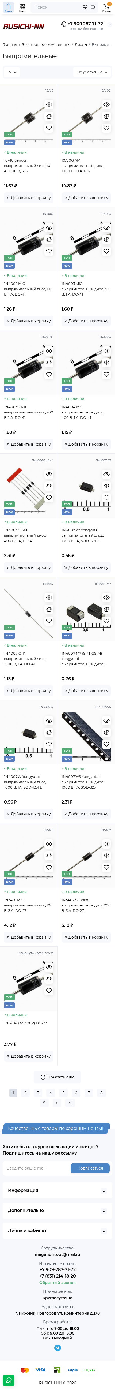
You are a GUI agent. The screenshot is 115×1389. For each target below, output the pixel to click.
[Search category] (84, 7)
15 (10, 72)
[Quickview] (48, 104)
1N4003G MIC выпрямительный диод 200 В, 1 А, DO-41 (28, 412)
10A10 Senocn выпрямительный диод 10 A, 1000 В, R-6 (27, 165)
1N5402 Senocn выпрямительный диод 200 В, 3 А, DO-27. (86, 905)
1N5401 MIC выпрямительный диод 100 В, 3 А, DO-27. (28, 905)
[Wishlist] (48, 128)
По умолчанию (90, 72)
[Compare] (48, 116)
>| (70, 1102)
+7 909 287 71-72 (85, 23)
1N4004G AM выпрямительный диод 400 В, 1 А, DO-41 (25, 535)
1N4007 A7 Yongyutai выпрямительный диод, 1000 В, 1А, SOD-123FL (83, 535)
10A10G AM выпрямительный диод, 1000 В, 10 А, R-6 (83, 165)
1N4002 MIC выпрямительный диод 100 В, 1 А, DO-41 (28, 288)
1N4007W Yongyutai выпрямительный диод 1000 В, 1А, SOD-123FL (25, 781)
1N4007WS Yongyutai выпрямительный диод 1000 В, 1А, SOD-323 (82, 781)
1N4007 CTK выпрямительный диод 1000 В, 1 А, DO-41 (25, 658)
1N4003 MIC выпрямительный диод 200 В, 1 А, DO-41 (86, 288)
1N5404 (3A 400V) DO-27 (25, 1023)
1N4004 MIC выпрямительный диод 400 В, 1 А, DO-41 (82, 412)
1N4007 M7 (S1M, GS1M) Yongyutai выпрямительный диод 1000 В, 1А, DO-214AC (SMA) (85, 659)
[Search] (93, 7)
